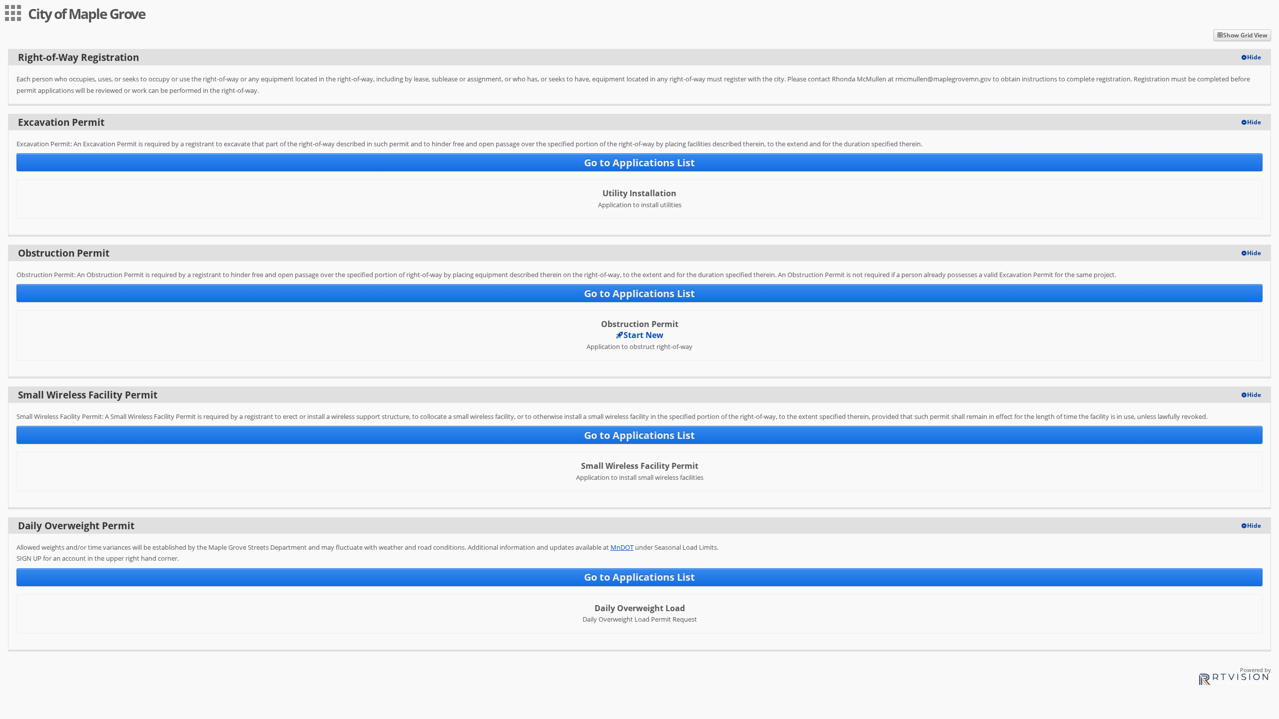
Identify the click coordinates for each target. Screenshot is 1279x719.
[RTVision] (1233, 681)
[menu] (13, 13)
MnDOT (622, 547)
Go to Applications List (639, 162)
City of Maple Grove (86, 13)
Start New (643, 335)
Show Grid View (1245, 35)
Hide (1254, 57)
